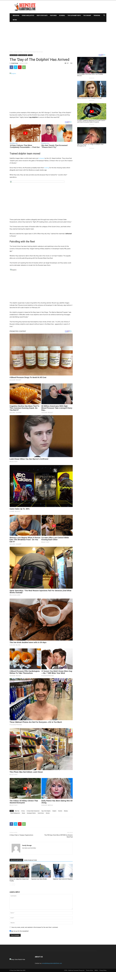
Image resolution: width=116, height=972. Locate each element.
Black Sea (17, 811)
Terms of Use (89, 970)
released (41, 158)
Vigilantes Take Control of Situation (62, 879)
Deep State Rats (42, 15)
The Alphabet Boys (74, 15)
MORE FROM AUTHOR (30, 860)
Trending (97, 15)
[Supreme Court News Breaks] (41, 870)
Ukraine (48, 813)
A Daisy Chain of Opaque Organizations (21, 835)
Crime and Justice (28, 15)
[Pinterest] (20, 67)
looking (46, 168)
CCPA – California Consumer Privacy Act (74, 970)
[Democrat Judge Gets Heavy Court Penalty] (19, 870)
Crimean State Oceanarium (33, 811)
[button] (104, 15)
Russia (23, 813)
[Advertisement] (58, 35)
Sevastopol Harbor (31, 813)
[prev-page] (11, 884)
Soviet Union (41, 813)
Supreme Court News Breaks (39, 879)
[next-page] (14, 884)
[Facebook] (11, 67)
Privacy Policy (103, 970)
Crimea (23, 811)
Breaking (16, 15)
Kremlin (60, 811)
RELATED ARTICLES (16, 860)
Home (11, 52)
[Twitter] (15, 67)
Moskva (66, 811)
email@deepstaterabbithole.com (52, 963)
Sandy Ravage (14, 63)
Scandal (62, 15)
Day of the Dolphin (46, 811)
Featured (53, 15)
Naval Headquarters (15, 813)
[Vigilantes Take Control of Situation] (63, 870)
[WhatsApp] (24, 67)
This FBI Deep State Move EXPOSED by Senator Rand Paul (58, 836)
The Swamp (87, 15)
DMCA (96, 970)
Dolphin (54, 811)
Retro (15, 20)
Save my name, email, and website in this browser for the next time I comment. (35, 927)
